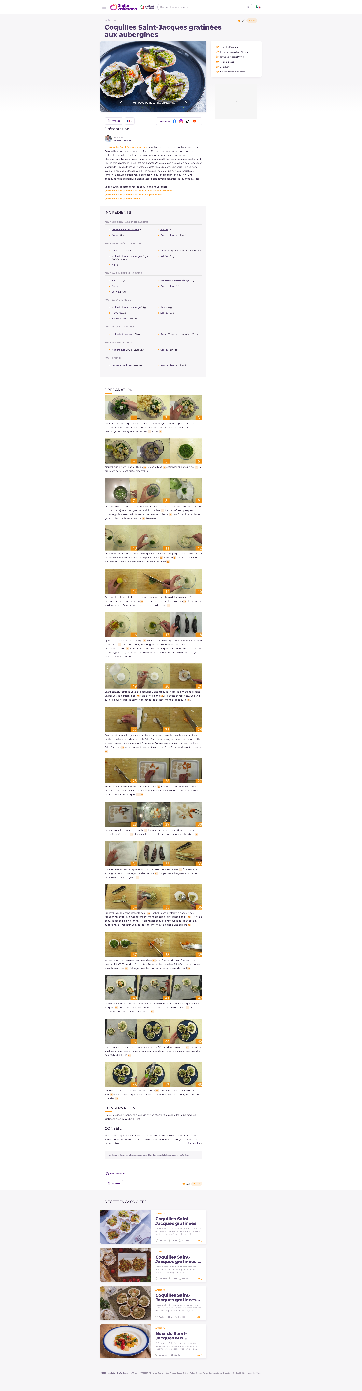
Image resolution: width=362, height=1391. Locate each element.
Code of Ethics (239, 1373)
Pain (114, 250)
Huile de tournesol (122, 334)
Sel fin (164, 229)
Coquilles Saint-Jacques (125, 229)
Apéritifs (110, 20)
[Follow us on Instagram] (182, 121)
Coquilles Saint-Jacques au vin (122, 198)
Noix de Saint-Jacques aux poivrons (171, 1335)
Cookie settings (215, 1373)
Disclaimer (227, 1373)
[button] (191, 1143)
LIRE (198, 1241)
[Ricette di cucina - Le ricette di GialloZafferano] (258, 7)
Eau (162, 307)
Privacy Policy (189, 1373)
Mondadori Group (254, 1373)
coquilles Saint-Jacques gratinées (128, 147)
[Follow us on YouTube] (195, 121)
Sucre (115, 235)
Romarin (117, 313)
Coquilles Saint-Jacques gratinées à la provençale (133, 194)
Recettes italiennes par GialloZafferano (132, 6)
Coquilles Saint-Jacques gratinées (175, 1221)
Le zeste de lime (121, 365)
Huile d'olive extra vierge (126, 256)
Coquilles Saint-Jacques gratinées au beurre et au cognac (138, 190)
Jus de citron (119, 318)
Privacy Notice (176, 1373)
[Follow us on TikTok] (188, 121)
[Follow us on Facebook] (175, 121)
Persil (163, 250)
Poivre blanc (167, 235)
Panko (115, 280)
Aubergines (118, 349)
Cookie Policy (202, 1373)
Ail (113, 265)
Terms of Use (163, 1373)
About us (153, 1373)
